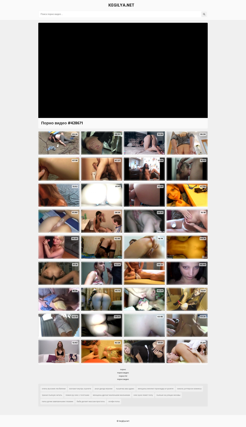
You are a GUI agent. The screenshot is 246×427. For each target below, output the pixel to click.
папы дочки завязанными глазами (57, 401)
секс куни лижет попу (143, 395)
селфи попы (114, 401)
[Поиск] (204, 14)
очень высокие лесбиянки (54, 388)
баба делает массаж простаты (91, 401)
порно (123, 369)
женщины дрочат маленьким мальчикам (111, 395)
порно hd (123, 376)
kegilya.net (121, 5)
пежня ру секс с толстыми (77, 395)
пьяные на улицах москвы (168, 395)
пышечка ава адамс (125, 388)
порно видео (123, 372)
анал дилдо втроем (103, 388)
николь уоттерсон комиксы (189, 388)
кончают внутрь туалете (80, 388)
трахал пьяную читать (52, 395)
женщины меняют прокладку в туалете (156, 388)
